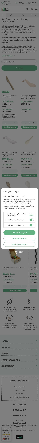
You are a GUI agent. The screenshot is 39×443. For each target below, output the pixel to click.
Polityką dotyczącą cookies (18, 201)
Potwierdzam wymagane (19, 244)
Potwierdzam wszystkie (19, 232)
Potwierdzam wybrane (19, 238)
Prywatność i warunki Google (16, 208)
